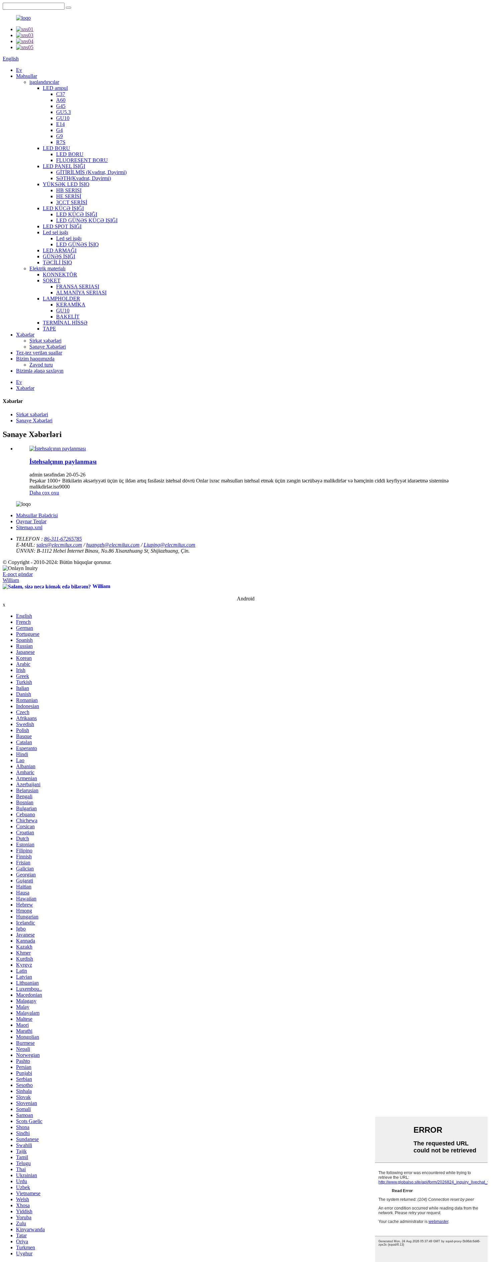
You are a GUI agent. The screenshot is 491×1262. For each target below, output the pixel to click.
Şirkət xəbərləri (45, 340)
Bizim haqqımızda (35, 359)
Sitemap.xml (29, 527)
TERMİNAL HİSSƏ (65, 322)
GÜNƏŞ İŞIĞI (59, 256)
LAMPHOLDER (61, 298)
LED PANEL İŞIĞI (64, 166)
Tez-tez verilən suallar (39, 353)
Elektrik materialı (47, 268)
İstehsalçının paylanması (63, 461)
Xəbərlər (25, 334)
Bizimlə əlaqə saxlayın (39, 371)
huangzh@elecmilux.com (113, 545)
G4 (59, 130)
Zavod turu (41, 365)
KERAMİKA (71, 304)
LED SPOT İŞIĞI (62, 226)
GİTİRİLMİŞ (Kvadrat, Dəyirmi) (91, 172)
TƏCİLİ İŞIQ (57, 262)
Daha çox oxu (44, 493)
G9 (59, 136)
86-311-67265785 (63, 539)
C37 (60, 94)
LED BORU (56, 148)
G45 (60, 106)
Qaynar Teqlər (31, 521)
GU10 (62, 118)
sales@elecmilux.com (59, 545)
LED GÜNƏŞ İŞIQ (77, 244)
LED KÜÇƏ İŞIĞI (63, 208)
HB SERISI (68, 190)
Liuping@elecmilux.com (169, 545)
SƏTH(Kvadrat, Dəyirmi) (83, 178)
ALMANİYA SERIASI (81, 292)
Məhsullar (26, 76)
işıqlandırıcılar (44, 82)
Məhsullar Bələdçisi (37, 515)
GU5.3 (63, 112)
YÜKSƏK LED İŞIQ (66, 184)
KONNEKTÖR (60, 274)
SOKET (51, 280)
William (11, 580)
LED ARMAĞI (59, 250)
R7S (60, 142)
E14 (60, 124)
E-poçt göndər (18, 574)
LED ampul (55, 88)
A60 (60, 100)
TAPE (49, 328)
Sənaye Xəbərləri (47, 346)
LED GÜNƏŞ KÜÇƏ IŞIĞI (87, 220)
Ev (19, 70)
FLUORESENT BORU (82, 160)
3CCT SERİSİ (71, 202)
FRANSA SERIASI (77, 286)
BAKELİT (67, 316)
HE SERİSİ (68, 196)
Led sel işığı (55, 232)
